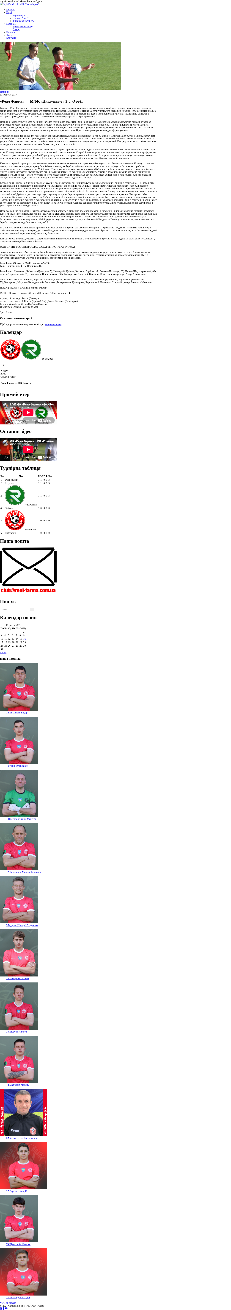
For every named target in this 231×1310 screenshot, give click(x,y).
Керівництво (19, 15)
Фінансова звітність (23, 21)
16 (24, 638)
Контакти (11, 37)
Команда (11, 23)
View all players (8, 1303)
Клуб (9, 12)
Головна (10, 9)
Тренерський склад (23, 26)
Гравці (16, 29)
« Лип (3, 652)
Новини (10, 32)
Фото (9, 35)
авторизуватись (53, 324)
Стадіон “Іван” (20, 18)
